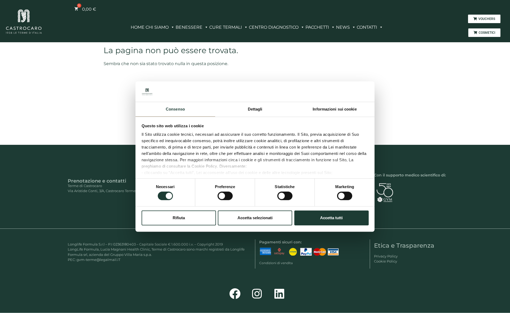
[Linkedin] (279, 293)
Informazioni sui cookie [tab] (334, 109)
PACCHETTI (317, 27)
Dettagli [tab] (255, 109)
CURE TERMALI (225, 27)
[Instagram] (257, 293)
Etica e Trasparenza (404, 245)
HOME (137, 27)
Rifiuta (179, 217)
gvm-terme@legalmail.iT (98, 259)
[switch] (225, 196)
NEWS (343, 27)
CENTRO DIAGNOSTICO (274, 27)
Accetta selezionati (255, 217)
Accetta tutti (331, 217)
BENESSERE (189, 27)
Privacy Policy (386, 256)
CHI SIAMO (157, 27)
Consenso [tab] (175, 109)
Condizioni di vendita (276, 263)
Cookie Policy (385, 261)
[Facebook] (235, 293)
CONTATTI (367, 27)
